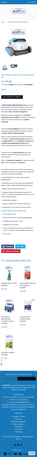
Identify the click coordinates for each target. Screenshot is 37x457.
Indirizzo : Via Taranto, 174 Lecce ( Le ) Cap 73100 (18, 397)
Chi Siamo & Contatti (18, 416)
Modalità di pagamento (18, 421)
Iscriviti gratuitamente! (27, 378)
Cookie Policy (18, 432)
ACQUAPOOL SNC (18, 394)
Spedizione (18, 419)
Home (2, 22)
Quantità (3, 89)
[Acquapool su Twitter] (15, 445)
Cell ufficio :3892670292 (18, 409)
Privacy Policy (18, 429)
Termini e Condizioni (18, 424)
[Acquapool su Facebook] (18, 445)
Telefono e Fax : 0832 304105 (18, 399)
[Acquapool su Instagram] (21, 445)
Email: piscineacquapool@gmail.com (18, 402)
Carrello (33, 2)
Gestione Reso (18, 427)
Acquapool (19, 450)
